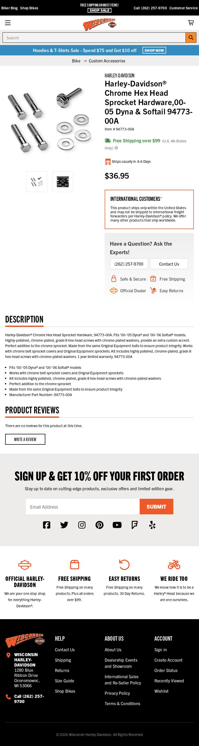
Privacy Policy (117, 693)
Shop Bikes (29, 7)
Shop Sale (99, 10)
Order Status (165, 670)
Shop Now (154, 50)
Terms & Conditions (122, 703)
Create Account (168, 659)
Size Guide (64, 680)
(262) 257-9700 (129, 263)
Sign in (160, 649)
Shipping (63, 659)
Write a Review (25, 439)
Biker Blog (9, 7)
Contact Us (169, 263)
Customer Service (183, 7)
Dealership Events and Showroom (121, 663)
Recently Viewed (169, 680)
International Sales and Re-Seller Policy (123, 679)
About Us (113, 649)
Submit (156, 506)
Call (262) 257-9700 (150, 7)
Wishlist (161, 690)
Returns (62, 670)
